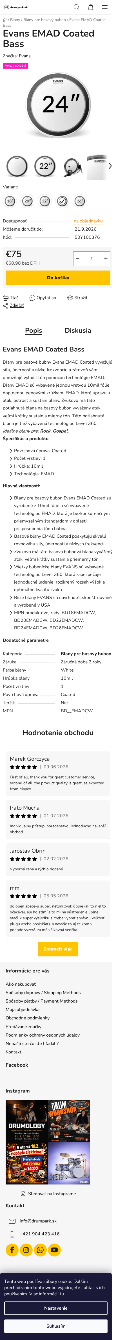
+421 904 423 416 (40, 1234)
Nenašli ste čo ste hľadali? (32, 1044)
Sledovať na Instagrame (52, 1194)
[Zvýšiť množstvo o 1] (106, 259)
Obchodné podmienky (28, 1018)
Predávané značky (23, 1027)
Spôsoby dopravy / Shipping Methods (43, 993)
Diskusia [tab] (78, 330)
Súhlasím (56, 1326)
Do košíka (58, 278)
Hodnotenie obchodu (58, 733)
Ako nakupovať (21, 984)
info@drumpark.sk (38, 1221)
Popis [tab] (33, 330)
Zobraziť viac (58, 949)
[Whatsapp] (40, 1250)
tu (62, 1294)
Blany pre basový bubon (86, 654)
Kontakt (13, 1052)
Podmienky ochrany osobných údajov (43, 1035)
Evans (25, 56)
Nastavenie (56, 1308)
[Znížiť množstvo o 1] (77, 259)
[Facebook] (12, 1250)
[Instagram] (26, 1250)
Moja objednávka (22, 1009)
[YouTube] (54, 1250)
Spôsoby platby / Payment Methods (42, 1001)
